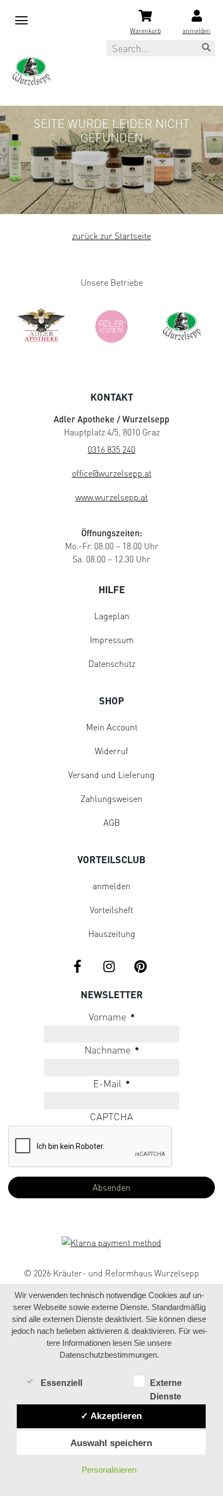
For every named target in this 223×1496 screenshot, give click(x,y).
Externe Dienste (166, 1384)
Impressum (112, 639)
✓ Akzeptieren (111, 1416)
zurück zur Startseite (111, 235)
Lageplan (111, 616)
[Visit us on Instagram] (109, 967)
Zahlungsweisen (111, 798)
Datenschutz (111, 663)
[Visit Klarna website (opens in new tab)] (111, 1244)
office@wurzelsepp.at (112, 473)
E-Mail (111, 1083)
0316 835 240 (111, 449)
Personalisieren (109, 1469)
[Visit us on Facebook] (77, 967)
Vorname (112, 1017)
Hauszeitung (111, 933)
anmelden (111, 886)
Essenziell (61, 1383)
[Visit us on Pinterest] (140, 967)
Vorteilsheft (111, 909)
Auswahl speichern (111, 1443)
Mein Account (111, 727)
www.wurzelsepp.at (111, 497)
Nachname (111, 1050)
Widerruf (111, 751)
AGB (111, 822)
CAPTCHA (111, 1116)
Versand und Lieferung (111, 774)
